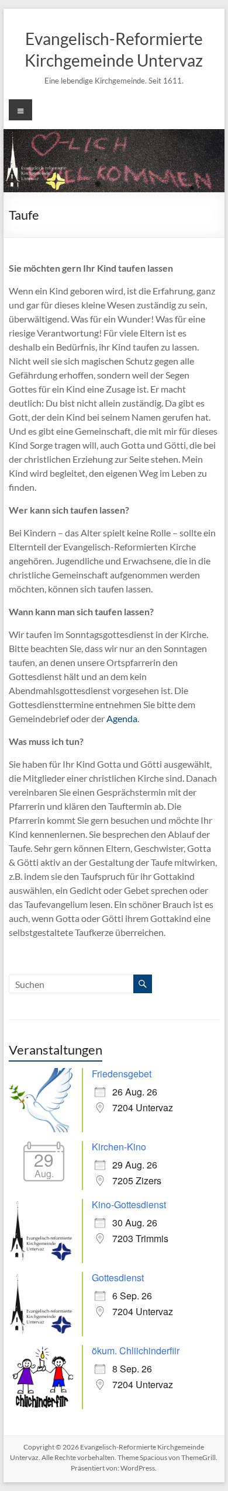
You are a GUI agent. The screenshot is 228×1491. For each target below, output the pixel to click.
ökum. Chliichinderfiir (135, 1350)
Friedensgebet (121, 1073)
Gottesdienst (118, 1277)
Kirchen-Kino (119, 1146)
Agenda (121, 718)
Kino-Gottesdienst (129, 1204)
